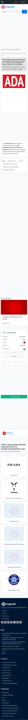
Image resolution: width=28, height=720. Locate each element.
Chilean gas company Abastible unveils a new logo (13, 649)
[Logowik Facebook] (2, 622)
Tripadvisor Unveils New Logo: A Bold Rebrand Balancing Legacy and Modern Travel (13, 642)
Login (15, 2)
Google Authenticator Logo (9, 665)
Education (17, 49)
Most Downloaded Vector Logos (10, 708)
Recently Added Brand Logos (9, 705)
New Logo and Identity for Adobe (10, 646)
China (24, 339)
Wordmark (23, 345)
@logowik (10, 432)
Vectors (4, 700)
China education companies (10, 163)
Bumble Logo (5, 678)
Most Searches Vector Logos (9, 713)
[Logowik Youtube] (14, 622)
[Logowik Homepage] (7, 7)
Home (2, 49)
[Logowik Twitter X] (5, 622)
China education (11, 161)
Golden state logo (7, 680)
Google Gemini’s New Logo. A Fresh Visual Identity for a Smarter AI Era (12, 638)
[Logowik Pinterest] (11, 622)
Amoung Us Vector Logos (8, 662)
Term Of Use (5, 618)
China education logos (8, 169)
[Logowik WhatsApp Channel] (20, 622)
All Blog (4, 653)
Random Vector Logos (8, 716)
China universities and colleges (10, 166)
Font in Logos (5, 702)
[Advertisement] (14, 32)
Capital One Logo (6, 675)
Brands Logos (9, 49)
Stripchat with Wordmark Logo (10, 683)
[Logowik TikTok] (17, 622)
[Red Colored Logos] (24, 342)
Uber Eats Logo (6, 672)
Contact (4, 613)
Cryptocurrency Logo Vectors (10, 710)
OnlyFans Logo (6, 667)
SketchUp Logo (6, 670)
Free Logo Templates (7, 695)
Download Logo (15, 396)
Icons (3, 697)
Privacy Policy (5, 616)
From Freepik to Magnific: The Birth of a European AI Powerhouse (14, 634)
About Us (4, 610)
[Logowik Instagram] (8, 622)
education (20, 161)
